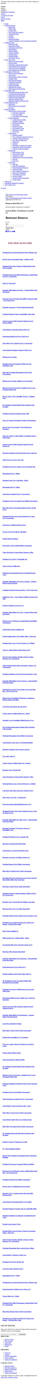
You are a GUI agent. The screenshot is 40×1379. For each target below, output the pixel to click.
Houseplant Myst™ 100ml (11, 487)
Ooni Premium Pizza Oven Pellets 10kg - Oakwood (19, 636)
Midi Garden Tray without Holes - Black (16, 938)
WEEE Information (11, 1356)
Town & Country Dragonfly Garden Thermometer (19, 420)
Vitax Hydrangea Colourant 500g (13, 1060)
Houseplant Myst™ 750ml (11, 1275)
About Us (8, 1353)
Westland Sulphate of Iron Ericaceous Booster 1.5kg (20, 674)
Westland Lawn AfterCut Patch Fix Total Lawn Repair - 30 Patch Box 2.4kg (18, 1319)
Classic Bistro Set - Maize (11, 1296)
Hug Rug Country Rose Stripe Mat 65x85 (16, 886)
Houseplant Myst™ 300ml (11, 473)
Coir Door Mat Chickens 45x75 (13, 1269)
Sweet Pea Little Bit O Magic (12, 1024)
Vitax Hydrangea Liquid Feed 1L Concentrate (18, 1099)
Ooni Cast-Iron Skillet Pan (11, 566)
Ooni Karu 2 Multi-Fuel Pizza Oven (14, 525)
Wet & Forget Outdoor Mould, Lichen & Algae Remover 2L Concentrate (18, 658)
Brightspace (8, 1344)
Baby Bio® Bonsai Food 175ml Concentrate (17, 1311)
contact (15, 1377)
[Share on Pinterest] (12, 231)
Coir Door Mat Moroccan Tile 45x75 (15, 706)
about (2, 1377)
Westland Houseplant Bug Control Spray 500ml (18, 1248)
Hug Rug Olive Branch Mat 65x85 (14, 952)
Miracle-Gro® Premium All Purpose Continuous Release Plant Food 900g (18, 699)
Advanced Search (23, 11)
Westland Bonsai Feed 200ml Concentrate (16, 864)
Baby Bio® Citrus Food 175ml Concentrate (17, 1030)
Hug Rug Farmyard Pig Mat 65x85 (14, 844)
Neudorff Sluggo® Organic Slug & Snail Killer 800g (20, 1209)
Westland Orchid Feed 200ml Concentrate (16, 1179)
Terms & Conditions (11, 1359)
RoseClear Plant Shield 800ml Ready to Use (17, 804)
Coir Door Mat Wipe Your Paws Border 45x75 (18, 790)
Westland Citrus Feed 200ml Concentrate (16, 1092)
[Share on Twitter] (8, 231)
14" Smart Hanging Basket (11, 1149)
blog (11, 1377)
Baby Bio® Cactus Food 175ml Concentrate (17, 1113)
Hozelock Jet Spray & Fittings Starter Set (16, 857)
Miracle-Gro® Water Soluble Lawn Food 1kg (17, 381)
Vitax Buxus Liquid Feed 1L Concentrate (16, 494)
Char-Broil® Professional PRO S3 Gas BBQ (17, 1202)
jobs (6, 1377)
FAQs (6, 1346)
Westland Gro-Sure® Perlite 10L (13, 1262)
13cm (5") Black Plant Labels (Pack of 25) (16, 650)
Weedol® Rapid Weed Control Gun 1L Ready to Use (20, 916)
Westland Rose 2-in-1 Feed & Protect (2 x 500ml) (18, 643)
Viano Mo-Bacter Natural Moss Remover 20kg (18, 552)
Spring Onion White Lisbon (12, 1053)
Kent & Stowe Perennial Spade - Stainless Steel (18, 259)
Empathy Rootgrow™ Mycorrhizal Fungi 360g (18, 307)
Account (3, 188)
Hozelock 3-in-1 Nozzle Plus (12, 770)
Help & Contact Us (11, 1368)
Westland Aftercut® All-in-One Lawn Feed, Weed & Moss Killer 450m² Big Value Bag (20, 879)
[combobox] (27, 7)
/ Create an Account (7, 15)
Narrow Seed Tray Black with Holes (14, 532)
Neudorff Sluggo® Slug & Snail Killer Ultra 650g (19, 314)
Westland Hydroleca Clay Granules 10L (16, 837)
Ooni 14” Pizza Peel (9, 283)
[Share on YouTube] (14, 231)
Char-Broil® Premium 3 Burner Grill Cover (17, 350)
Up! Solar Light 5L (9, 756)
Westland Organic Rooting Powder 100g (16, 413)
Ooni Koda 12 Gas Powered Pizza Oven (16, 850)
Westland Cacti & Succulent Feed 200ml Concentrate (20, 501)
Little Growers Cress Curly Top (13, 460)
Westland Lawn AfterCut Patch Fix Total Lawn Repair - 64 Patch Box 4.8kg (18, 923)
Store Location (9, 1339)
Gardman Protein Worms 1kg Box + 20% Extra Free (20, 590)
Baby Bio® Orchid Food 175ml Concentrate (17, 871)
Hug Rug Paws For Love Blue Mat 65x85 (16, 909)
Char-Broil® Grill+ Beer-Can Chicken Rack (17, 1120)
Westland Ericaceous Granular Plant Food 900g (18, 1164)
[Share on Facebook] (6, 231)
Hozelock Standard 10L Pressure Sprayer (16, 749)
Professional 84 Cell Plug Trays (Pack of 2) (16, 1289)
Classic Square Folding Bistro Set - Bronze (16, 763)
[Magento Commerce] (8, 12)
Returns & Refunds (11, 1369)
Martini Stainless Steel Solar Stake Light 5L (17, 974)
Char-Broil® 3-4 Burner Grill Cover (14, 1255)
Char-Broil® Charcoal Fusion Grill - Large (17, 1106)
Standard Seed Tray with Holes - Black (15, 480)
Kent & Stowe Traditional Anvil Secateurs (16, 1186)
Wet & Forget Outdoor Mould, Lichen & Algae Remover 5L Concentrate (18, 1240)
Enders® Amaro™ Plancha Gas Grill (15, 1142)
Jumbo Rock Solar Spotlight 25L (13, 629)
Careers (7, 1354)
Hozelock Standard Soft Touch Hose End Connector (20, 453)
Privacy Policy (9, 1358)
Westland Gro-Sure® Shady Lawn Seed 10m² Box (19, 467)
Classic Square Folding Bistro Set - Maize (16, 713)
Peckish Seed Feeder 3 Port (11, 1224)
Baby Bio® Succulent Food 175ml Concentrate (18, 1126)
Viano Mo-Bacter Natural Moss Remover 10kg (18, 777)
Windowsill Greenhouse (10, 539)
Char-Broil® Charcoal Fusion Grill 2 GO (16, 329)
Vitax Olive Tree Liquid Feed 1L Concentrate (17, 343)
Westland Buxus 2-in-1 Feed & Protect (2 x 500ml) (19, 784)
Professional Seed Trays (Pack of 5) (14, 967)
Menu (2, 20)
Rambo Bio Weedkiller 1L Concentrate (15, 1037)
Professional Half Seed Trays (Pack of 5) (16, 336)
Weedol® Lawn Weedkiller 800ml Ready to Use (18, 720)
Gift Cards (8, 1343)
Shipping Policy (9, 1366)
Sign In (3, 13)
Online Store (8, 1371)
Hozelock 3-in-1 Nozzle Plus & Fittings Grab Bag (19, 902)
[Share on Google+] (10, 231)
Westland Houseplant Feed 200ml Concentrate (18, 736)
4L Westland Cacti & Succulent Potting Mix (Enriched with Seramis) (17, 981)
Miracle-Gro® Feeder (10, 357)
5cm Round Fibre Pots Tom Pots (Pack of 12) (17, 945)
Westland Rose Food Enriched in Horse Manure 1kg (20, 252)
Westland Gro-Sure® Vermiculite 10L (15, 559)
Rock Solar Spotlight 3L (10, 931)
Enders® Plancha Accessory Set (13, 605)
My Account (8, 1341)
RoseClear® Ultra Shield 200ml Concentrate (17, 545)
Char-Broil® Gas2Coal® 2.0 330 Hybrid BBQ (18, 742)
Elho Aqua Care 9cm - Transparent (14, 797)
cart (8, 1377)
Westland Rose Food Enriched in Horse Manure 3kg (20, 1282)
